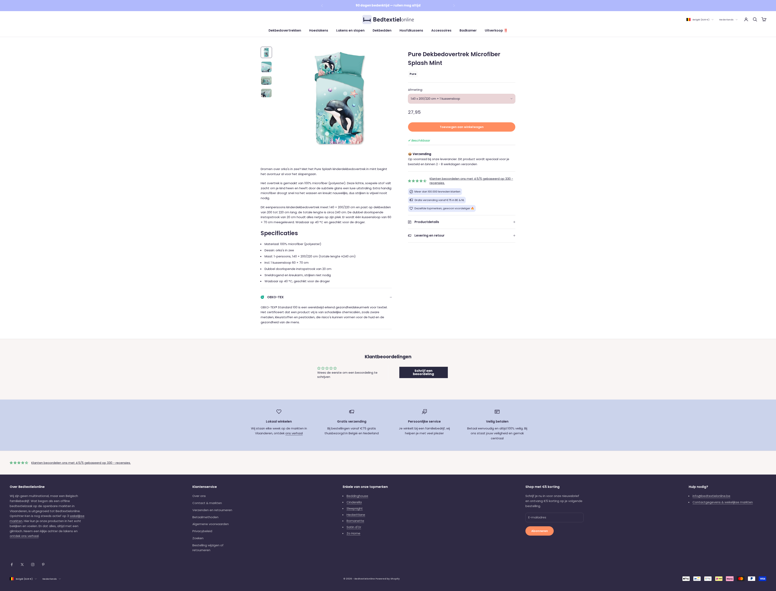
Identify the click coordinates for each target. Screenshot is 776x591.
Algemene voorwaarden (210, 524)
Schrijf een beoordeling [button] (423, 372)
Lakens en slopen (350, 30)
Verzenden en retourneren (212, 510)
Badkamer (468, 30)
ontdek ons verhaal (24, 536)
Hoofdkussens (411, 30)
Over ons (199, 496)
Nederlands (726, 19)
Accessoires (441, 30)
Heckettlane (356, 515)
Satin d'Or (354, 527)
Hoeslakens (318, 30)
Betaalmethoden (205, 517)
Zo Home (353, 533)
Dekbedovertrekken (285, 30)
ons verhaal (294, 433)
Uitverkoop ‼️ (496, 30)
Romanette (355, 521)
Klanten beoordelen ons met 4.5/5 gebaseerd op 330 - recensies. (81, 463)
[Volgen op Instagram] (33, 564)
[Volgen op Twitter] (22, 564)
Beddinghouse (357, 496)
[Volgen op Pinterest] (43, 564)
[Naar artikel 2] (266, 67)
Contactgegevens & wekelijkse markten (723, 502)
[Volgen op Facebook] (12, 564)
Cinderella (354, 502)
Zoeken (197, 538)
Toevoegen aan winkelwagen (462, 127)
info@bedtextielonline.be (711, 496)
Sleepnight (355, 508)
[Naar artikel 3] (266, 80)
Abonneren (539, 531)
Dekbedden (382, 30)
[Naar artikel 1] (266, 52)
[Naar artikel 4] (266, 93)
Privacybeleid (202, 531)
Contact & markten (207, 503)
